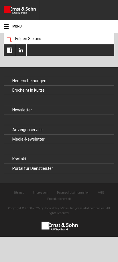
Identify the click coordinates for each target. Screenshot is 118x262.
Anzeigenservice (27, 129)
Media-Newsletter (28, 139)
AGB (101, 192)
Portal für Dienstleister (32, 168)
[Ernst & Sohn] (22, 10)
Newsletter (22, 110)
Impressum (40, 192)
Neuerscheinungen (29, 80)
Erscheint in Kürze (28, 90)
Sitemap (19, 192)
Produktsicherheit (59, 199)
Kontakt (19, 159)
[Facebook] (9, 50)
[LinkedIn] (20, 50)
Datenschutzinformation (73, 192)
